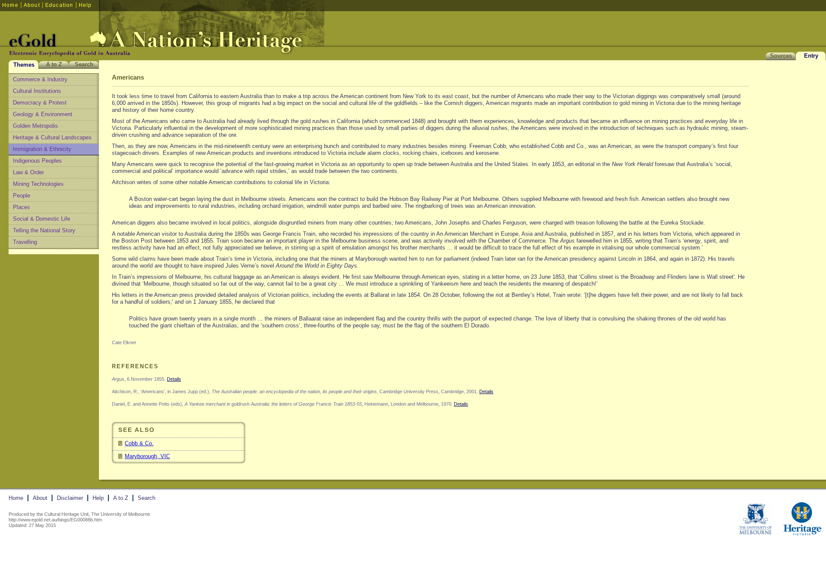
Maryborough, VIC (147, 456)
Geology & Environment (42, 114)
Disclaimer (70, 498)
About (32, 5)
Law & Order (28, 172)
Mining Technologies (38, 184)
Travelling (25, 242)
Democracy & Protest (40, 102)
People (21, 195)
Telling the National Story (44, 230)
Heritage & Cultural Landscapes (52, 137)
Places (21, 207)
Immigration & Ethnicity (42, 149)
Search (84, 64)
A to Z (54, 64)
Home (10, 5)
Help (85, 5)
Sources (781, 55)
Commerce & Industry (40, 79)
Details (174, 379)
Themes (23, 65)
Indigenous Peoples (37, 160)
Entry (811, 55)
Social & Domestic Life (41, 219)
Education (59, 5)
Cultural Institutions (37, 91)
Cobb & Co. (139, 443)
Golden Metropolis (35, 126)
